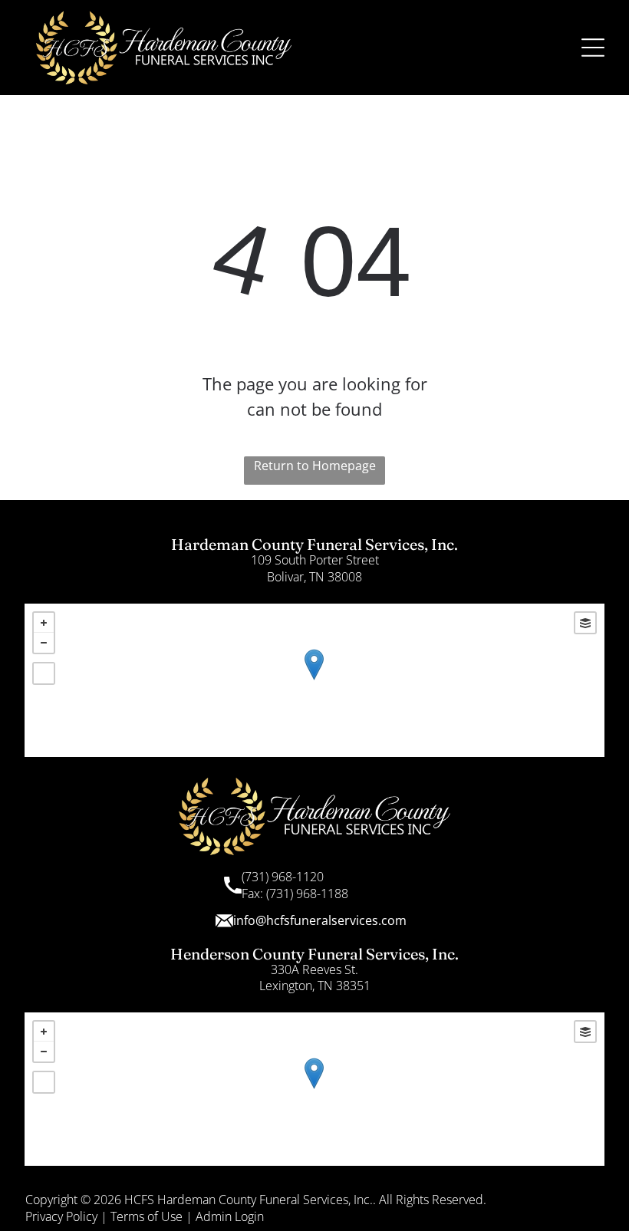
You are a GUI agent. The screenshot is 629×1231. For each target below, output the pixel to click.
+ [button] (44, 623)
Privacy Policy (61, 1216)
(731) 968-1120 (283, 876)
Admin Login (230, 1216)
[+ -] (314, 680)
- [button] (44, 643)
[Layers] (585, 623)
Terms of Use (146, 1216)
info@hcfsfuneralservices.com (320, 920)
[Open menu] (592, 47)
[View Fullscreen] (44, 673)
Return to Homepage (315, 465)
